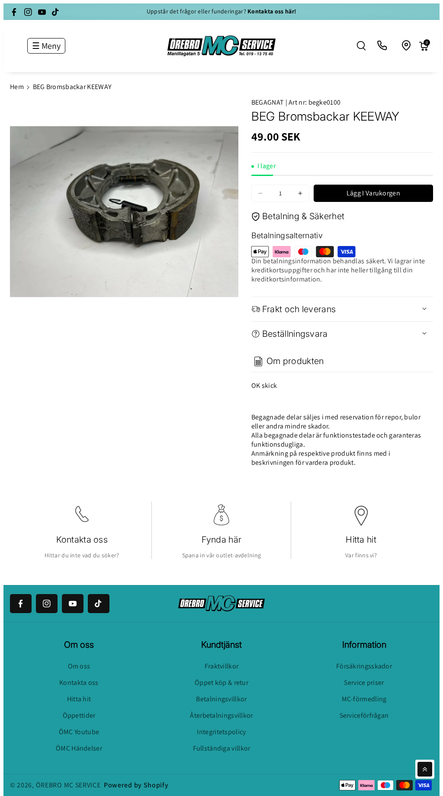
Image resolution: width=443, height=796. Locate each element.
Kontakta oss (82, 539)
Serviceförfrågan (364, 715)
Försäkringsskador (364, 666)
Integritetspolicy (221, 731)
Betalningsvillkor (221, 698)
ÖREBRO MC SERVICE (68, 785)
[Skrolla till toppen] (424, 769)
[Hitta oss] (406, 45)
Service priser (364, 682)
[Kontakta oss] (382, 45)
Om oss (79, 666)
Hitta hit (361, 539)
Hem (17, 86)
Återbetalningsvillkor (221, 715)
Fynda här (222, 539)
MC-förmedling (364, 698)
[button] (361, 45)
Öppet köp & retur (221, 682)
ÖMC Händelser (79, 748)
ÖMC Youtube (79, 731)
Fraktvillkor (222, 666)
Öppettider (79, 715)
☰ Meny (46, 45)
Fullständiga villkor (221, 748)
